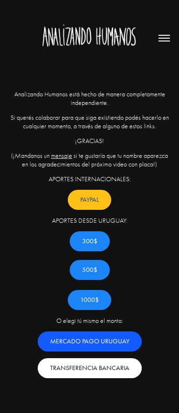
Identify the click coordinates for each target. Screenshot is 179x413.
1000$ (89, 300)
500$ (89, 270)
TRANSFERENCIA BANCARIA (89, 368)
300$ (89, 241)
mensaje (61, 156)
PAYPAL (89, 200)
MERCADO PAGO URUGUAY (89, 341)
